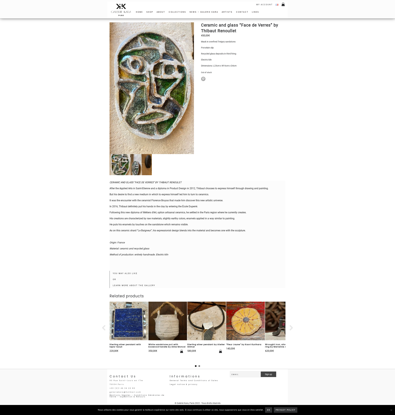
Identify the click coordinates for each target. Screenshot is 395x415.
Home (139, 12)
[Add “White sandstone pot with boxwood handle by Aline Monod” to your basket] (181, 351)
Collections (177, 12)
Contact (242, 12)
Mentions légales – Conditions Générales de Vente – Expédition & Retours (137, 396)
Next (290, 328)
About (161, 12)
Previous (105, 328)
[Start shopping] (283, 4)
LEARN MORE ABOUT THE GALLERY (134, 285)
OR (114, 279)
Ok (268, 410)
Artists (227, 12)
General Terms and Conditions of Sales (194, 380)
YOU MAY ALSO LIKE (125, 273)
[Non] (391, 410)
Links (255, 12)
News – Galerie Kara (204, 12)
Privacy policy (285, 410)
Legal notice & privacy (184, 384)
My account (264, 5)
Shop (149, 12)
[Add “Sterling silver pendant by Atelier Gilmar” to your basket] (220, 351)
